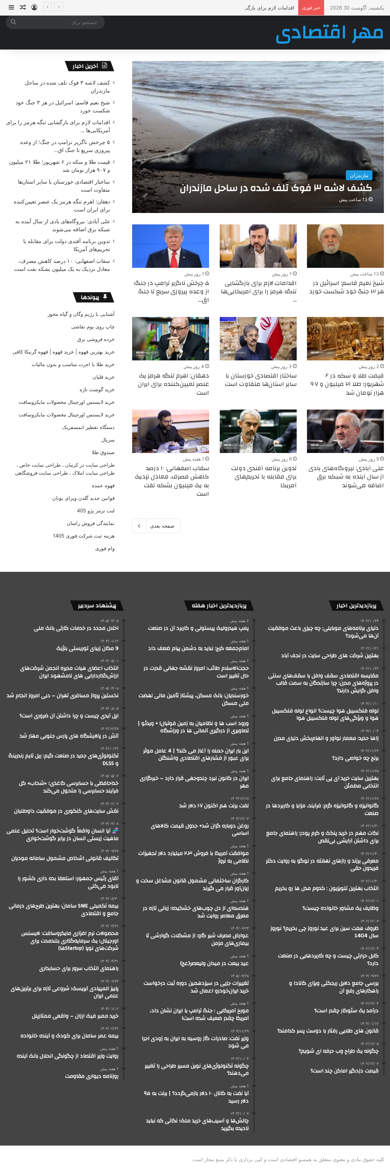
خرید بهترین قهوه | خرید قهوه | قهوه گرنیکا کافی (64, 352)
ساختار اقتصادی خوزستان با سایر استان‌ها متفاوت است (261, 380)
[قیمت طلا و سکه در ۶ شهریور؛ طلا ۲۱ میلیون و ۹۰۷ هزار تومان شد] (345, 338)
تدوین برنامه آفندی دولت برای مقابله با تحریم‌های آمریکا (264, 476)
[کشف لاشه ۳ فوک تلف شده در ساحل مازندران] (258, 137)
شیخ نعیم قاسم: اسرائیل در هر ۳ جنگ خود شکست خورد (346, 287)
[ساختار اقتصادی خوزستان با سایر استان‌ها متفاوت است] (258, 338)
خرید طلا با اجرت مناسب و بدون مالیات (73, 364)
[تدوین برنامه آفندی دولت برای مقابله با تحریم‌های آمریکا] (258, 431)
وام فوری (105, 548)
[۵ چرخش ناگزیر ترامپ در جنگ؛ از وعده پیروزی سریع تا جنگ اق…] (170, 246)
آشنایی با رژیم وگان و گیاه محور (81, 314)
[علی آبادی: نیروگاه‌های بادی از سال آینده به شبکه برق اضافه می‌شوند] (345, 431)
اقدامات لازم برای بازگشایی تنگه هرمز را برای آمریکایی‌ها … (231, 8)
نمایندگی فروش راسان (91, 523)
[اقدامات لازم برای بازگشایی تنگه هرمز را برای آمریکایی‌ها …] (258, 246)
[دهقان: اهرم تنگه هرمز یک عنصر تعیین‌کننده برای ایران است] (170, 338)
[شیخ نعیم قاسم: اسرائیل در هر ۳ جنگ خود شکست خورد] (345, 246)
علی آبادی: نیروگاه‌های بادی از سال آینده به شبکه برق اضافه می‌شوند (346, 476)
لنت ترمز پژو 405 (96, 510)
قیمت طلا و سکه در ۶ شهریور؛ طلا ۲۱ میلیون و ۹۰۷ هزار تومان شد (347, 384)
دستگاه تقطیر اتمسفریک (88, 427)
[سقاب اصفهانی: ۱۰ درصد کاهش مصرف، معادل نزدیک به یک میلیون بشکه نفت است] (170, 431)
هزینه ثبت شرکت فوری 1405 (84, 536)
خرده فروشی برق (96, 339)
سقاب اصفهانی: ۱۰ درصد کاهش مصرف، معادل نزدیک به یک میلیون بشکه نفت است (172, 480)
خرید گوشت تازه (97, 389)
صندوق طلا (103, 452)
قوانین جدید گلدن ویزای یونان (83, 498)
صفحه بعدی (162, 526)
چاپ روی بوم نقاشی (93, 326)
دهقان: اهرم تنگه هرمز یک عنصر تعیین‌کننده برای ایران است (173, 384)
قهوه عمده (103, 485)
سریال (108, 440)
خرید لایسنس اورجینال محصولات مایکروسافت (67, 402)
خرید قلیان (104, 377)
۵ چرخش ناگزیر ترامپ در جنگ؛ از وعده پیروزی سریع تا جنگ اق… (171, 291)
